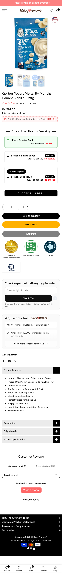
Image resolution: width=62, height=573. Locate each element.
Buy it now (31, 224)
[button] (8, 103)
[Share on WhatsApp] (15, 361)
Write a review (31, 490)
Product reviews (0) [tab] (16, 466)
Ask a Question (9, 354)
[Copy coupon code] (54, 119)
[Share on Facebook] (3, 361)
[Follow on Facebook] (28, 549)
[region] (31, 331)
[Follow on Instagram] (31, 549)
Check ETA (28, 298)
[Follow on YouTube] (34, 549)
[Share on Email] (9, 361)
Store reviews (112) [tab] (45, 466)
